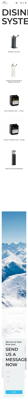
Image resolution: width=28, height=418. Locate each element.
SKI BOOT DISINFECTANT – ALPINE (14, 140)
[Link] (4, 2)
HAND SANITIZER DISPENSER (14, 168)
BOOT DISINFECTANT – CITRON (14, 111)
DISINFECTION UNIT (14, 52)
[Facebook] (21, 3)
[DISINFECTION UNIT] (14, 28)
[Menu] (16, 3)
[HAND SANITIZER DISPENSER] (14, 145)
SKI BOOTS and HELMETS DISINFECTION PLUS (14, 81)
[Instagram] (23, 3)
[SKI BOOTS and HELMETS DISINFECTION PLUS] (14, 57)
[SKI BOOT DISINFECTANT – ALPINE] (14, 116)
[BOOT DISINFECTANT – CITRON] (14, 87)
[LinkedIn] (26, 3)
